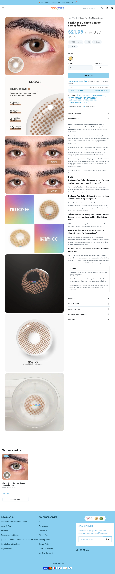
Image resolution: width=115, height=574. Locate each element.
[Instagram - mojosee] (81, 550)
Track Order (43, 526)
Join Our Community (46, 553)
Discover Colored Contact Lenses (14, 521)
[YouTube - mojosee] (87, 550)
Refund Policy (44, 544)
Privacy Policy (44, 535)
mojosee (61, 563)
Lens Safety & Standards (10, 544)
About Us (4, 530)
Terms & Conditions (46, 548)
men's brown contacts (88, 170)
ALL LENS (76, 18)
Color (70, 54)
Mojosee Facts (6, 548)
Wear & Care (6, 526)
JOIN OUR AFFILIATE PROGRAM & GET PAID (19, 539)
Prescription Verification (10, 535)
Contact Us (43, 530)
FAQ (40, 521)
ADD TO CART (15, 499)
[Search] (102, 8)
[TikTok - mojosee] (77, 550)
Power (70, 63)
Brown (71, 58)
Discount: (72, 95)
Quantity (98, 63)
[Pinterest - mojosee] (84, 550)
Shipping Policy (44, 539)
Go (107, 539)
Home (69, 18)
